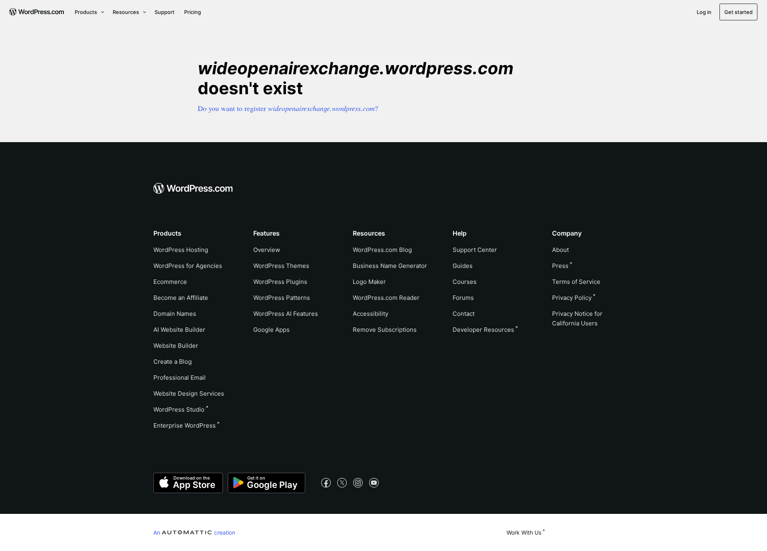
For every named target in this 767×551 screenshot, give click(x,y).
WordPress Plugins (280, 281)
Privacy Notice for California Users (577, 318)
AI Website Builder (179, 329)
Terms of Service (576, 281)
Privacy (572, 297)
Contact (464, 313)
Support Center (475, 250)
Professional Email (179, 377)
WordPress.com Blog (382, 250)
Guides (463, 266)
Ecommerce (170, 281)
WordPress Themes (281, 266)
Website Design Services (188, 393)
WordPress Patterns (281, 297)
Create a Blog (172, 361)
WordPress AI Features (285, 313)
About (560, 250)
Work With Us (524, 532)
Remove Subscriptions (385, 329)
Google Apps (271, 329)
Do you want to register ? (288, 108)
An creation (194, 532)
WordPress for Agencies (187, 266)
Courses (465, 281)
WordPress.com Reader (386, 297)
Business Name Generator (390, 266)
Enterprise (184, 425)
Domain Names (174, 313)
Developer (483, 329)
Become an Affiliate (180, 297)
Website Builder (175, 345)
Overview (266, 250)
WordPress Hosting (180, 250)
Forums (463, 297)
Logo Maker (369, 281)
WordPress (179, 409)
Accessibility (370, 313)
